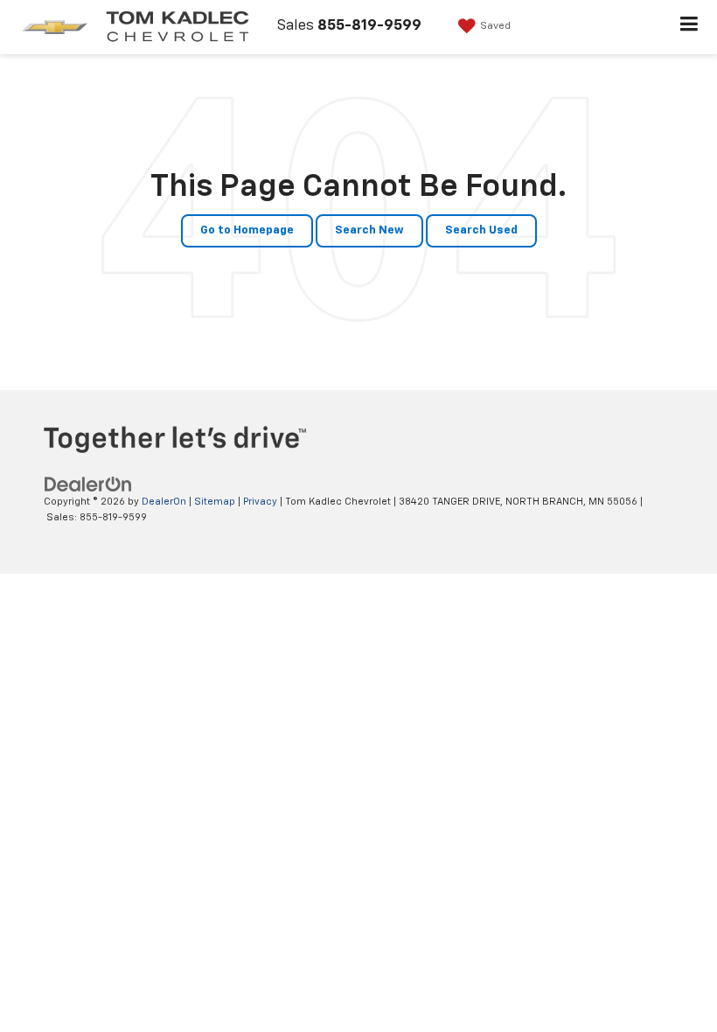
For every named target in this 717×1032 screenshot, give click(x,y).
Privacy (260, 501)
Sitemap (214, 501)
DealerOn (164, 501)
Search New (369, 230)
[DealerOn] (88, 484)
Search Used (481, 230)
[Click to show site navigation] (689, 27)
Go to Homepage (247, 230)
